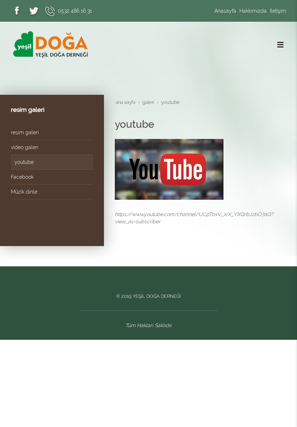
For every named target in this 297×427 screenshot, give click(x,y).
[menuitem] (52, 132)
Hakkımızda (253, 11)
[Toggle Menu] (280, 44)
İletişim (278, 11)
